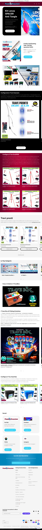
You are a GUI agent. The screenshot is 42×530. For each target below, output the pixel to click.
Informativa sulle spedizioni (25, 527)
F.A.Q (30, 479)
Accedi (26, 430)
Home (17, 470)
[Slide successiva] (25, 87)
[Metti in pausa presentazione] (28, 87)
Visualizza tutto (21, 147)
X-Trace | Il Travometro (20, 494)
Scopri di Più (21, 77)
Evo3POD (17, 485)
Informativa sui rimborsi (16, 526)
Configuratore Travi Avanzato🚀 (19, 500)
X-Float (17, 487)
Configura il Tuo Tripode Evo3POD (9, 209)
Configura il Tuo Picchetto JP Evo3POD (29, 209)
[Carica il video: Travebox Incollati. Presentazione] (21, 296)
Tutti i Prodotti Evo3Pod (7, 275)
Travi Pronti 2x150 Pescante (25, 244)
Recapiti (31, 527)
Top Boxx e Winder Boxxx (20, 489)
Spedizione (31, 472)
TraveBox (17, 480)
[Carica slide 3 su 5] (19, 87)
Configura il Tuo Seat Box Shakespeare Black (9, 402)
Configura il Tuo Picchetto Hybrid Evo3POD (29, 186)
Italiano (5, 522)
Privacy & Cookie (32, 485)
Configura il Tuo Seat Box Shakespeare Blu (28, 402)
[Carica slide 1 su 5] (16, 87)
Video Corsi (18, 474)
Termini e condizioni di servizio (33, 482)
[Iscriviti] (29, 463)
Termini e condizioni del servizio (34, 526)
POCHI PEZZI (28, 56)
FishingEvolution (8, 526)
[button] (3, 4)
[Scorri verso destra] (23, 145)
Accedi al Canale (9, 430)
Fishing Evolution (19, 482)
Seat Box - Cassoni (19, 492)
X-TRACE (23, 275)
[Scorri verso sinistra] (19, 145)
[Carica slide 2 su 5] (18, 87)
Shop (16, 472)
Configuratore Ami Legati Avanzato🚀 (20, 503)
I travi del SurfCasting (20, 496)
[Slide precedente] (14, 87)
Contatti (17, 506)
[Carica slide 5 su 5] (23, 87)
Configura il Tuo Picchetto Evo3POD (9, 186)
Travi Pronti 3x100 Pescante (6, 139)
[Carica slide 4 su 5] (21, 87)
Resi (29, 477)
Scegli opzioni (9, 248)
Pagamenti (31, 474)
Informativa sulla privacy (24, 526)
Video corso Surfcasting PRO (20, 478)
